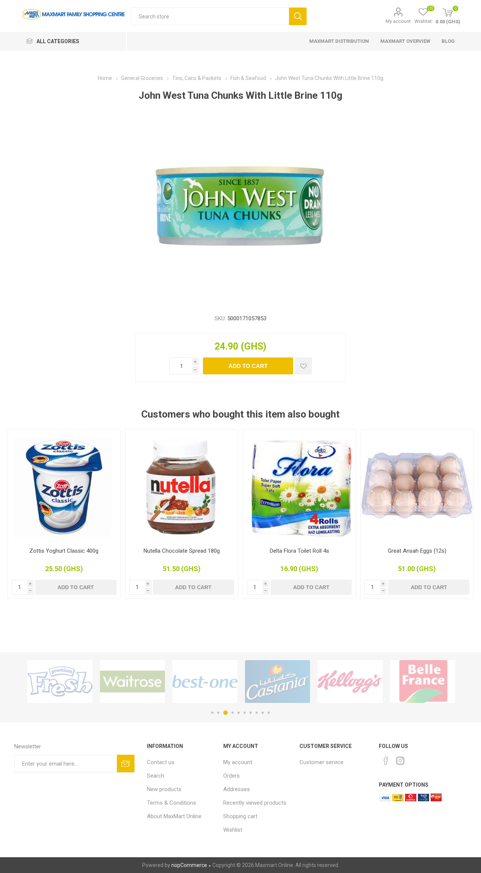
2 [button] (218, 713)
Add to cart (248, 366)
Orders (231, 775)
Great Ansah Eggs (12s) (417, 550)
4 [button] (232, 713)
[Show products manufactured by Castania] (277, 681)
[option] (60, 681)
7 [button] (251, 713)
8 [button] (257, 713)
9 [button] (263, 713)
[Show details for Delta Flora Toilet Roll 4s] (299, 486)
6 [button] (245, 713)
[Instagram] (400, 761)
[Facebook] (386, 761)
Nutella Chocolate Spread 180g (182, 550)
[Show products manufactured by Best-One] (204, 681)
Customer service (321, 762)
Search (298, 16)
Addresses (236, 789)
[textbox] (210, 16)
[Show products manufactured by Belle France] (422, 681)
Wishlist (232, 829)
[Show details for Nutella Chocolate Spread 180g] (182, 486)
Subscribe (126, 763)
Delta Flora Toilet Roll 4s (299, 550)
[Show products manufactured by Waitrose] (132, 681)
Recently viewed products (254, 802)
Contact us (160, 762)
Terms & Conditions (171, 802)
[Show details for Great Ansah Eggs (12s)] (417, 486)
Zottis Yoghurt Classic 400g (63, 550)
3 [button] (225, 712)
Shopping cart (240, 816)
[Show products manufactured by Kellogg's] (350, 681)
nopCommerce (189, 865)
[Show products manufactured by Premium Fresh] (59, 681)
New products (164, 789)
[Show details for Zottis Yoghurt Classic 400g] (64, 486)
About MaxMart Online (174, 816)
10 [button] (269, 713)
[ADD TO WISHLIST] (303, 365)
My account (398, 21)
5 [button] (238, 713)
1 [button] (212, 713)
